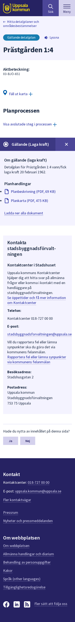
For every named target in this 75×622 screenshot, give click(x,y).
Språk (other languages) (21, 578)
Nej (27, 441)
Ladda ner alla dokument (23, 213)
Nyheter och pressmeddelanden (28, 520)
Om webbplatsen (16, 545)
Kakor (7, 570)
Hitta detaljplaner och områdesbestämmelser (21, 23)
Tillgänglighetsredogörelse (24, 587)
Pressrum (10, 512)
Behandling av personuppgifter (27, 562)
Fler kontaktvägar (17, 499)
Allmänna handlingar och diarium (28, 554)
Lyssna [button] (54, 37)
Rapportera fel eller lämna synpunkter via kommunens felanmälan (36, 359)
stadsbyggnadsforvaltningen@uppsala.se (39, 334)
